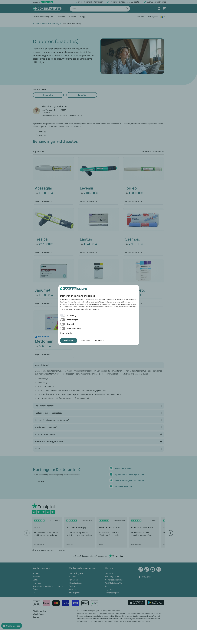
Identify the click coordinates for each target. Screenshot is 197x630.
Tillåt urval (85, 340)
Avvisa (98, 340)
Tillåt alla (68, 340)
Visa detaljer (66, 333)
